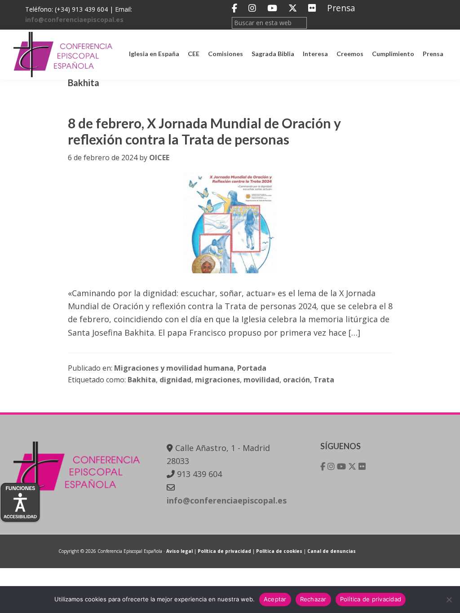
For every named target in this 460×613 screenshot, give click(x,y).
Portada (251, 368)
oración (296, 380)
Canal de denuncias (331, 551)
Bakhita (142, 380)
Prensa (341, 8)
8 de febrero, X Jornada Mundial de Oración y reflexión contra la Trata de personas (204, 131)
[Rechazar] (448, 599)
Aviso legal (179, 551)
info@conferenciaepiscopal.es (74, 19)
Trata (324, 380)
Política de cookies (279, 551)
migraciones (217, 380)
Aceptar (275, 599)
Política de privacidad (224, 551)
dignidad (175, 380)
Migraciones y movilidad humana (174, 368)
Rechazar (313, 599)
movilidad (261, 380)
